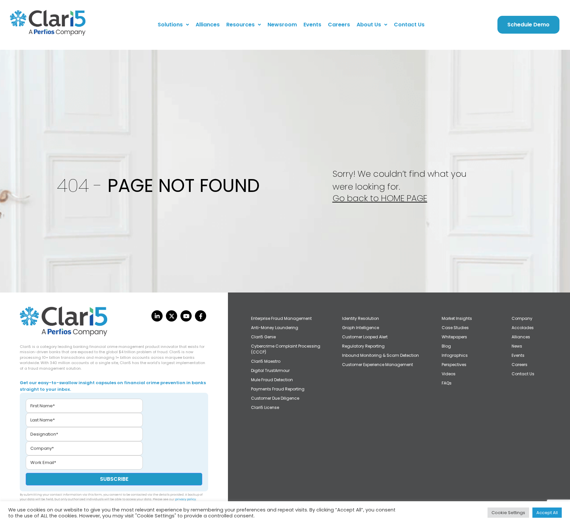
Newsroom (282, 24)
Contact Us (409, 24)
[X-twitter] (171, 316)
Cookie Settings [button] (508, 512)
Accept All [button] (547, 512)
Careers (339, 24)
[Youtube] (186, 316)
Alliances (208, 24)
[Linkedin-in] (157, 316)
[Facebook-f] (200, 316)
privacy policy (185, 499)
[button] (173, 25)
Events (312, 24)
